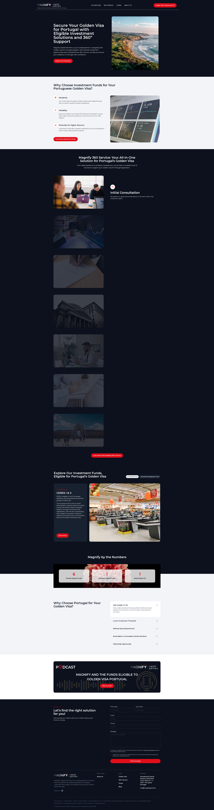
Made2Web (92, 806)
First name (114, 706)
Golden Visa (96, 5)
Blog (120, 786)
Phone (112, 723)
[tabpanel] (107, 512)
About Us (128, 5)
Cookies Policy (68, 801)
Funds (118, 5)
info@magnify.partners (148, 788)
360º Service (108, 5)
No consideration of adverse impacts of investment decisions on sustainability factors (126, 801)
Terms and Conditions (149, 750)
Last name (139, 706)
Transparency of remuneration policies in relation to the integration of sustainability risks (79, 803)
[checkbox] (111, 755)
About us (100, 776)
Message (113, 731)
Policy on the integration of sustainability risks (86, 801)
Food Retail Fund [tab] (132, 476)
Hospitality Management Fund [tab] (149, 476)
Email (112, 715)
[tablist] (107, 506)
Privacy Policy (58, 801)
